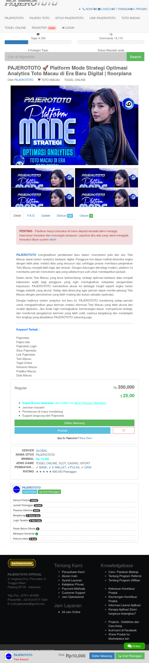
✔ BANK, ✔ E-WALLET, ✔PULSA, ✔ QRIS (64, 467)
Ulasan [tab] (86, 215)
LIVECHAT (108, 9)
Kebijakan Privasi (73, 584)
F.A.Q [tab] (31, 215)
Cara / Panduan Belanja (123, 572)
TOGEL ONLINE (15, 27)
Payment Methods (73, 588)
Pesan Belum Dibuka (25, 529)
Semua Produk (25, 500)
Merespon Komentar (25, 534)
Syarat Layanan (72, 580)
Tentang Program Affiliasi (124, 580)
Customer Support (73, 592)
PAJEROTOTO (14, 18)
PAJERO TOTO (39, 18)
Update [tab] (45, 215)
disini (53, 239)
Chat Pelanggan (51, 491)
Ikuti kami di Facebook (122, 630)
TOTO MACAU (130, 18)
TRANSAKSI (125, 9)
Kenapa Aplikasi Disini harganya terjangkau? (122, 611)
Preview (62, 430)
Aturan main (69, 576)
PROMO (141, 9)
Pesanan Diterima (26, 510)
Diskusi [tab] (64, 215)
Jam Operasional (73, 597)
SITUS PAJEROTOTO (69, 18)
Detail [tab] (17, 215)
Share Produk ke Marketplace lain (119, 636)
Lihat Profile (29, 491)
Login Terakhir (27, 520)
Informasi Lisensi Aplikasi (124, 605)
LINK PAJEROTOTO (102, 18)
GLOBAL (41, 450)
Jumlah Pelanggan (27, 505)
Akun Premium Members (90, 403)
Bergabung (26, 515)
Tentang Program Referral (124, 576)
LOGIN (69, 27)
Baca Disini (86, 438)
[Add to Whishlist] (123, 430)
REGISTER (43, 27)
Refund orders (24, 539)
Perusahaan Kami (73, 572)
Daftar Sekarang (74, 423)
